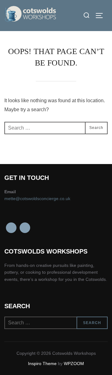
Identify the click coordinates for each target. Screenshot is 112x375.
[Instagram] (25, 228)
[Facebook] (11, 228)
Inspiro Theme (42, 363)
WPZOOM (74, 363)
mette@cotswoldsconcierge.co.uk (37, 198)
